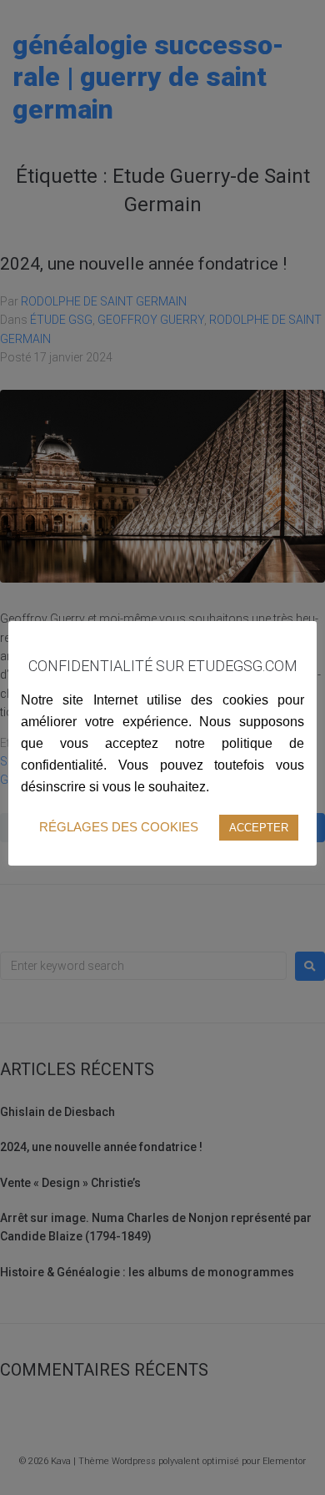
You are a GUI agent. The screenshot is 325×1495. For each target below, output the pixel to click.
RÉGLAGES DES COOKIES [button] (118, 827)
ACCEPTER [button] (258, 827)
